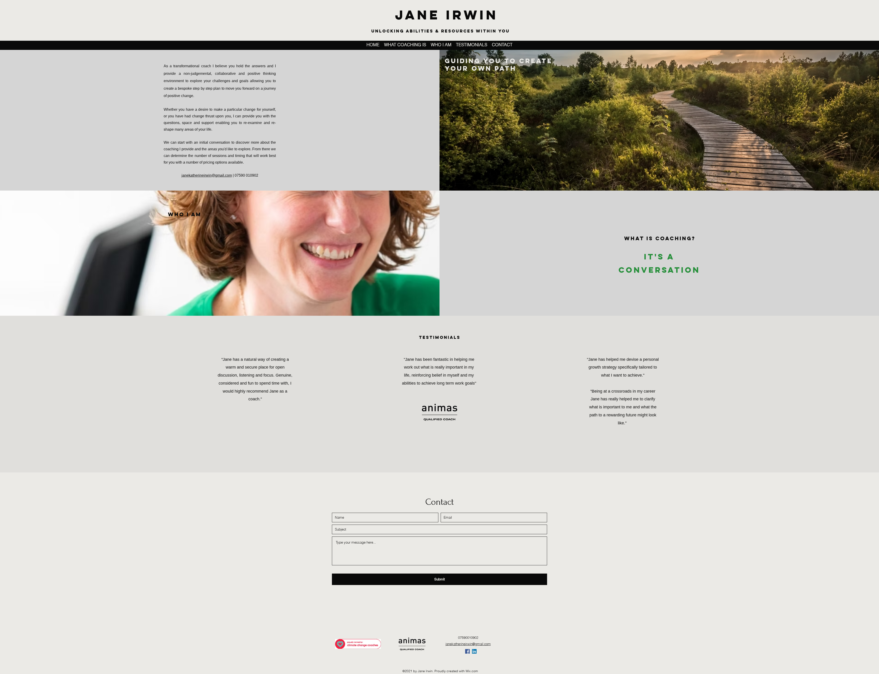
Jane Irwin (446, 15)
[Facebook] (467, 651)
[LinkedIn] (474, 651)
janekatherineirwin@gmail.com (207, 175)
